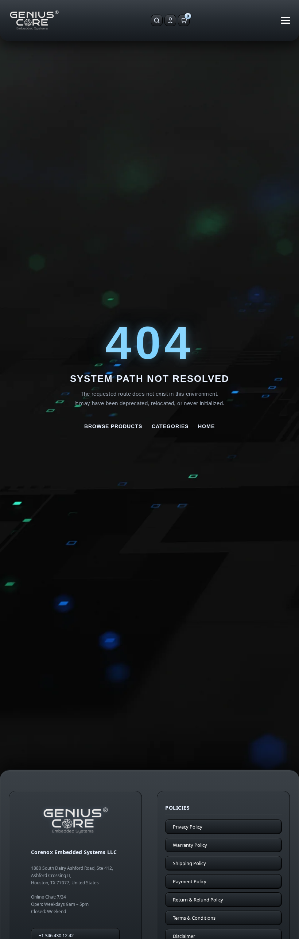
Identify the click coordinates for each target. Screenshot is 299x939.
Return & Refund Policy (198, 899)
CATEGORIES (170, 426)
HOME (206, 426)
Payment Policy (189, 881)
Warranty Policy (190, 845)
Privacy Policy (187, 826)
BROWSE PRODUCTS (113, 426)
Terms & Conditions (194, 918)
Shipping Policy (189, 863)
